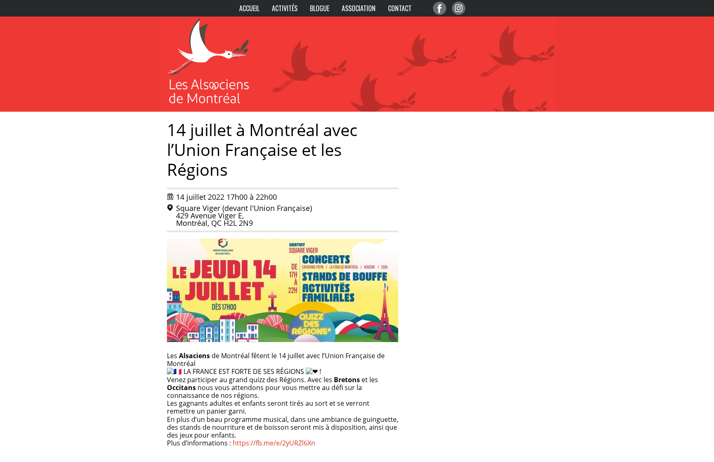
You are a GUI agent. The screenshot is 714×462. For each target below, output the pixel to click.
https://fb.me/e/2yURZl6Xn (274, 443)
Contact (400, 8)
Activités (285, 8)
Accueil (249, 8)
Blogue (319, 8)
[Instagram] (458, 8)
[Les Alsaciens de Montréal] (216, 20)
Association (359, 8)
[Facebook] (439, 8)
